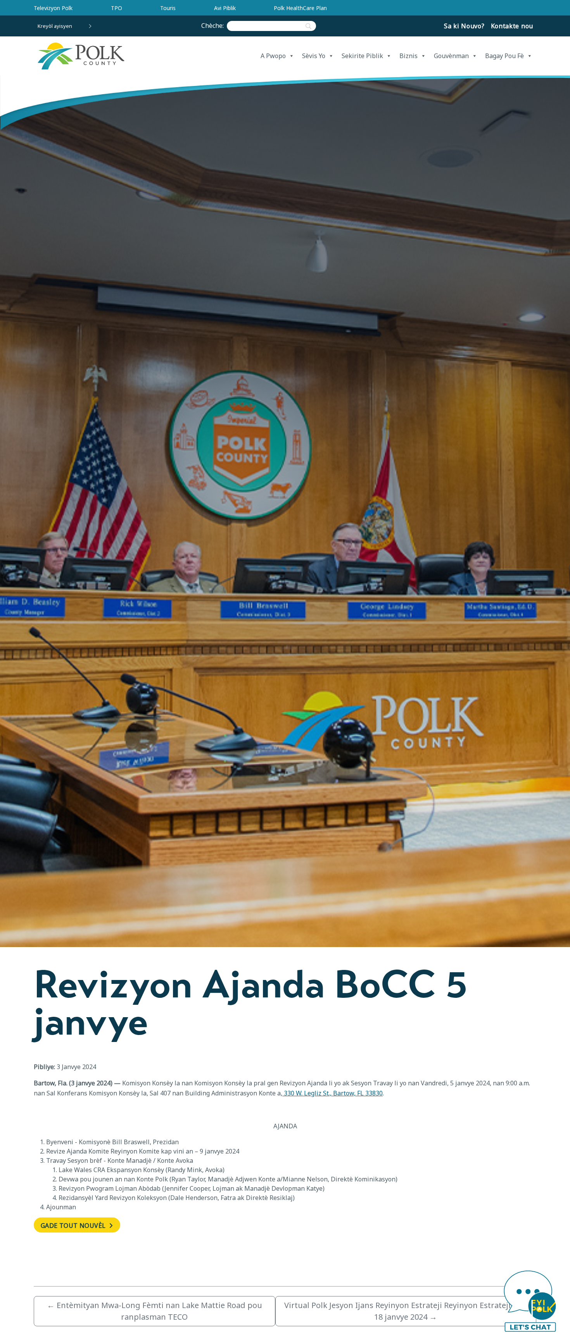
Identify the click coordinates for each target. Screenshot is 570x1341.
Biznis (408, 56)
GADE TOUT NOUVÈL (74, 1225)
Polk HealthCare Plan (300, 8)
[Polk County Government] (81, 56)
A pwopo (273, 56)
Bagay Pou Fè (504, 56)
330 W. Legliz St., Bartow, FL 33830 (332, 1093)
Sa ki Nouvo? (464, 26)
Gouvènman (451, 56)
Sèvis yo (313, 56)
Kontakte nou (512, 26)
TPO (116, 8)
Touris (168, 8)
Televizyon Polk (53, 8)
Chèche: (214, 25)
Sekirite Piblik (362, 56)
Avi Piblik (225, 8)
